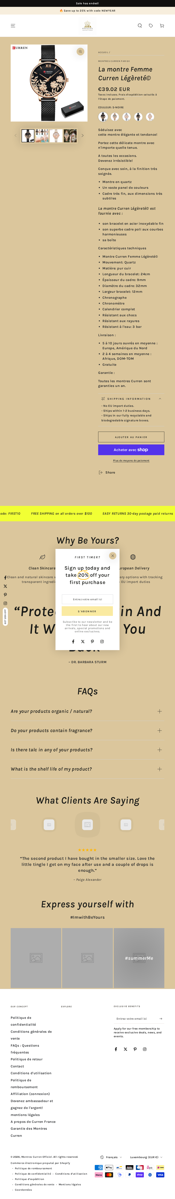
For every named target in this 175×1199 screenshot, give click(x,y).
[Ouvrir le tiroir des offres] (150, 25)
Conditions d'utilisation (31, 1073)
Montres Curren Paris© (114, 61)
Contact (17, 1066)
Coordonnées (23, 1189)
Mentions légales (70, 1184)
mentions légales (25, 1115)
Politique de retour (26, 1059)
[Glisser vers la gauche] (15, 136)
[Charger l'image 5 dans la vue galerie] (70, 135)
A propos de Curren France (33, 1122)
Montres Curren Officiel (36, 1156)
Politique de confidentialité (33, 1173)
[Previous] (15, 824)
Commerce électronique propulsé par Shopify (40, 1163)
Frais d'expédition (131, 94)
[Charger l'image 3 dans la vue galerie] (42, 135)
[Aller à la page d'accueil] (87, 25)
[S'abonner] (161, 1018)
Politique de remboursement (33, 1168)
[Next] (160, 824)
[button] (139, 25)
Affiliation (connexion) (30, 1094)
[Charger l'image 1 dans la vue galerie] (28, 135)
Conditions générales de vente (34, 1184)
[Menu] (13, 25)
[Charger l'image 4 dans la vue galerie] (56, 135)
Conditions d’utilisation (71, 1173)
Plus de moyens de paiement (131, 460)
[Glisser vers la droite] (82, 136)
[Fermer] (112, 555)
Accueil (103, 52)
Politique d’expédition (29, 1179)
